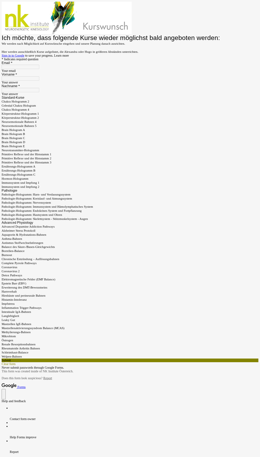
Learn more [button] (61, 55)
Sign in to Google (13, 55)
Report (47, 378)
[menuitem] (134, 413)
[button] (130, 360)
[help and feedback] (4, 394)
